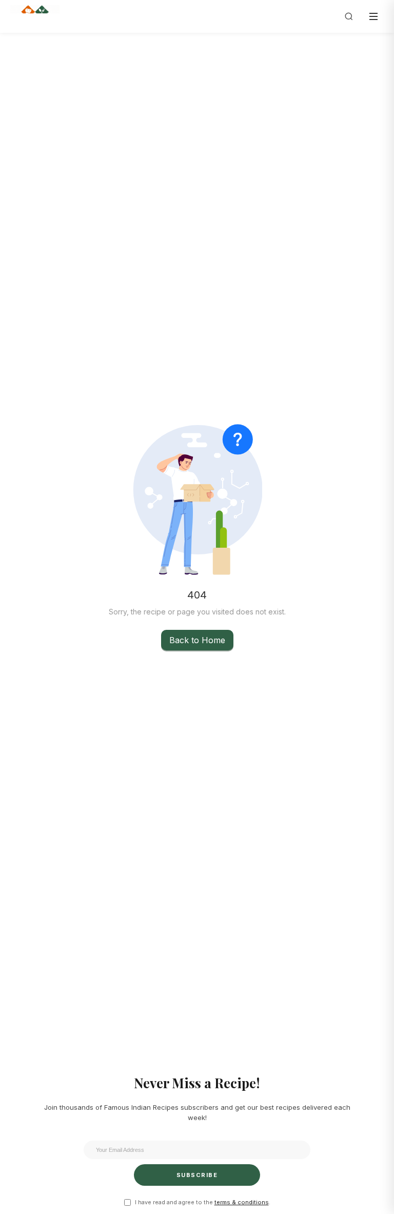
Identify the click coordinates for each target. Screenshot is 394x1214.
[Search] (349, 16)
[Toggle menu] (373, 16)
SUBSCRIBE (197, 1175)
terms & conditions (241, 1202)
